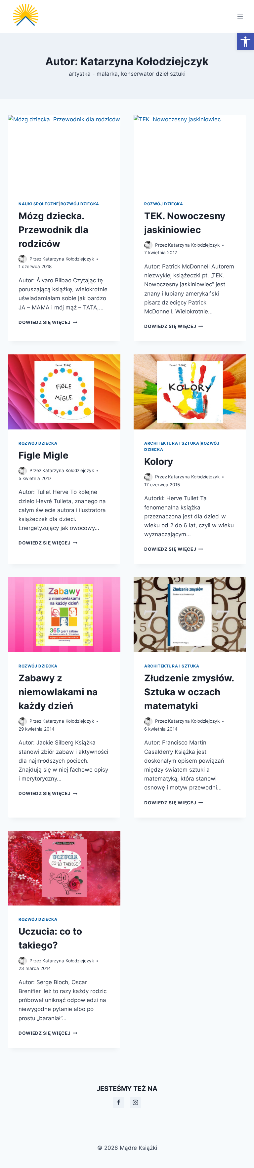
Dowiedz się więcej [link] (48, 322)
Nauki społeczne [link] (39, 203)
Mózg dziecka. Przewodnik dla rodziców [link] (53, 229)
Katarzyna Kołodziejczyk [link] (68, 259)
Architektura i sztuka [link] (171, 443)
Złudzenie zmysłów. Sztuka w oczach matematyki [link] (189, 691)
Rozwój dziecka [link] (80, 203)
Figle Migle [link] (43, 455)
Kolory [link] (158, 461)
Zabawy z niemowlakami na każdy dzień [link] (58, 691)
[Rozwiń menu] (240, 16)
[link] (245, 41)
